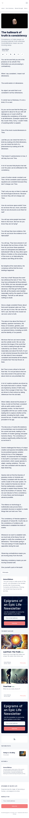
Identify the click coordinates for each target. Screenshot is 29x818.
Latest (3, 8)
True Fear (7, 686)
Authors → (4, 761)
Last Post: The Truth (11, 652)
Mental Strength (19, 8)
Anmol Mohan (5, 49)
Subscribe (14, 623)
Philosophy (5, 572)
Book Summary (10, 8)
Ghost (26, 812)
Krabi (15, 814)
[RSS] (14, 739)
